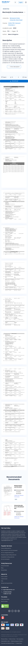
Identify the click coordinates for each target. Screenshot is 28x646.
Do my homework (5, 559)
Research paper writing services (8, 554)
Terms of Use (12, 639)
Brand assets (4, 601)
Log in (20, 2)
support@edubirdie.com (7, 540)
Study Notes (4, 570)
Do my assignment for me (7, 552)
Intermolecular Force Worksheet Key (19, 507)
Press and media (5, 599)
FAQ (2, 581)
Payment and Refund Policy (7, 643)
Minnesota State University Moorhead (16, 19)
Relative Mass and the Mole (18, 486)
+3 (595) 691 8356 (7, 592)
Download (15, 81)
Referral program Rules (16, 641)
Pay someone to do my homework (9, 550)
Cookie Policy (19, 643)
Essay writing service (6, 548)
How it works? (4, 576)
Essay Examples (5, 565)
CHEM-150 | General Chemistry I (14, 24)
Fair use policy (20, 639)
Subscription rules (5, 641)
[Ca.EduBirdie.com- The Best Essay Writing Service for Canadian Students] (2, 618)
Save (25, 77)
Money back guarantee (6, 583)
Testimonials (4, 578)
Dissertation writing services (7, 557)
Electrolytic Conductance (12, 12)
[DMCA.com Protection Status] (14, 606)
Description (7, 40)
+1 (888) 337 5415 (7, 593)
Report (4, 77)
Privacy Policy (4, 639)
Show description (15, 66)
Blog (2, 568)
